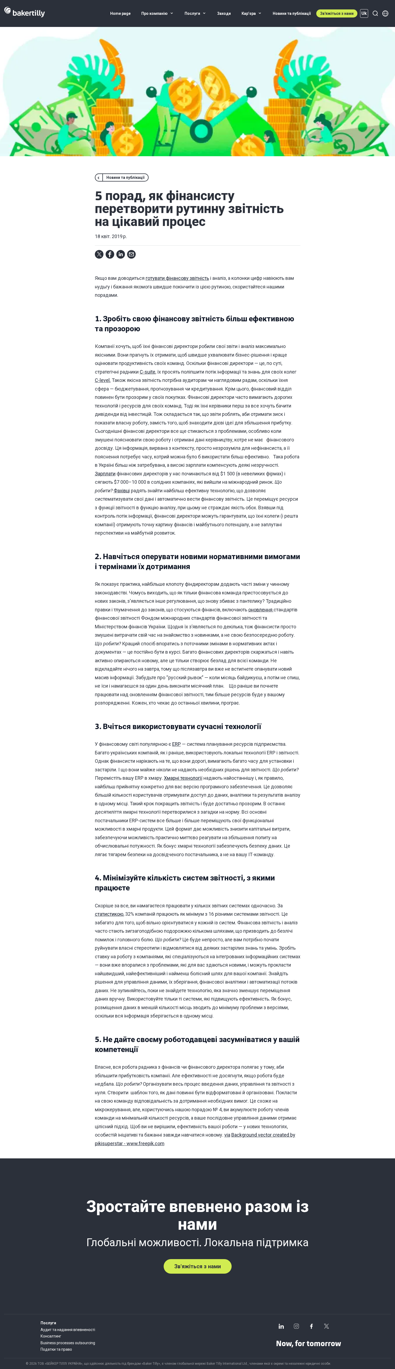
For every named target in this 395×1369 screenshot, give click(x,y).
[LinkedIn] (281, 1326)
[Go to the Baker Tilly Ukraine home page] (24, 13)
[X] (326, 1326)
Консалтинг (51, 1336)
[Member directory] (385, 13)
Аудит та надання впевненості (68, 1330)
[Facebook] (311, 1326)
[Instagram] (296, 1326)
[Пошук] (375, 13)
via (227, 1135)
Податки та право (56, 1349)
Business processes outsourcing (68, 1343)
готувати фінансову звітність (177, 278)
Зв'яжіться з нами (337, 13)
